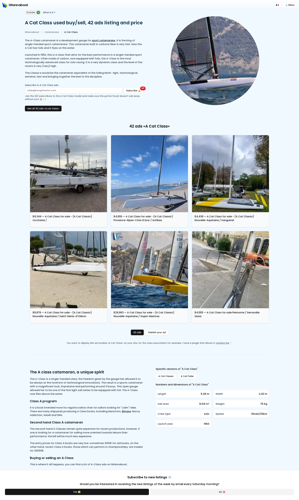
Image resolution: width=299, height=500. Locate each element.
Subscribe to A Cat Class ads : (42, 85)
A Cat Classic (166, 376)
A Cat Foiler (187, 376)
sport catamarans (103, 40)
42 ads (137, 332)
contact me (222, 343)
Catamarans (51, 32)
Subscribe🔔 (134, 90)
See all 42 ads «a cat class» (43, 108)
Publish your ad (157, 332)
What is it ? (49, 12)
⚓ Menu (289, 5)
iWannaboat (32, 32)
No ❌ (222, 491)
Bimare (126, 411)
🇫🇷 (277, 5)
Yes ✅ (77, 491)
